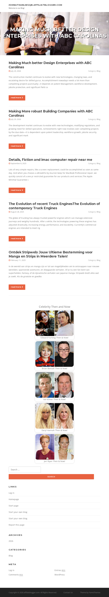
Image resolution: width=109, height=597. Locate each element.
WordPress (59, 574)
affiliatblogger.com (32, 592)
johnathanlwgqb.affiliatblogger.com (35, 5)
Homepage (14, 499)
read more (16, 98)
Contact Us (68, 592)
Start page (13, 505)
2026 (11, 541)
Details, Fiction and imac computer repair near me (50, 160)
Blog (98, 71)
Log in (11, 493)
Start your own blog (18, 512)
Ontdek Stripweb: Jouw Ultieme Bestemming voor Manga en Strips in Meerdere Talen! (51, 254)
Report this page (16, 524)
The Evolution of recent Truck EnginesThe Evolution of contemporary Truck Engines (54, 206)
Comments (16, 574)
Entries (59, 570)
